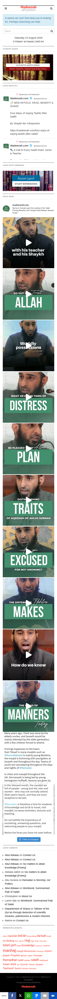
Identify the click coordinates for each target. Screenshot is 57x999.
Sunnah (24, 964)
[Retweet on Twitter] (17, 94)
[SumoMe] (53, 995)
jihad (19, 946)
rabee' (30, 956)
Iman (37, 941)
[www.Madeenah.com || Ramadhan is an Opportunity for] (28, 809)
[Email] (45, 995)
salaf (20, 960)
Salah (6, 964)
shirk (13, 964)
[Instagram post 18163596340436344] (28, 654)
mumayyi (40, 951)
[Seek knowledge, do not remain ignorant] (28, 551)
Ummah (24, 968)
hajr (32, 941)
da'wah (41, 935)
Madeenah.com (19, 98)
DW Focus (45, 977)
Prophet (15, 955)
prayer (6, 955)
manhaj (9, 950)
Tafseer (32, 964)
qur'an (24, 955)
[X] (20, 995)
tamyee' (39, 964)
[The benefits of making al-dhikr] (28, 397)
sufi (18, 965)
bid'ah (22, 935)
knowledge (28, 945)
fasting (10, 940)
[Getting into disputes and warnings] (28, 242)
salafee (27, 960)
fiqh (16, 941)
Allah (5, 936)
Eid (4, 941)
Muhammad (30, 951)
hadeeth (21, 941)
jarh (13, 945)
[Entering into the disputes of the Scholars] (28, 706)
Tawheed (8, 968)
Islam (6, 945)
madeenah (38, 946)
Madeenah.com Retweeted (29, 95)
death (49, 936)
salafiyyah (43, 960)
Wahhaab (32, 969)
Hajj (27, 940)
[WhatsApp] (28, 995)
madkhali (46, 946)
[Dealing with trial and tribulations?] (28, 448)
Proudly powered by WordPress (28, 983)
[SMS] (37, 995)
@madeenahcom (40, 99)
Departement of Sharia (17, 908)
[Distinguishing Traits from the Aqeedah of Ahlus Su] (28, 500)
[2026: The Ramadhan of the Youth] (28, 757)
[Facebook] (12, 995)
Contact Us (29, 855)
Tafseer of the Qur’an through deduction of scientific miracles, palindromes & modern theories (27, 912)
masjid (19, 951)
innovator (42, 941)
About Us (27, 896)
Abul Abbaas (12, 855)
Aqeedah (12, 936)
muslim (48, 951)
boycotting (31, 936)
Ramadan (38, 955)
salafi (35, 960)
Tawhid (17, 968)
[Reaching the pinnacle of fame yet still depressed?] (28, 345)
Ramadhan (10, 960)
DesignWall (28, 980)
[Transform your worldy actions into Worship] (28, 603)
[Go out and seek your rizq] (28, 294)
